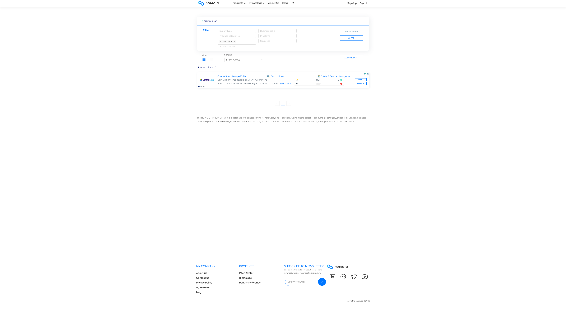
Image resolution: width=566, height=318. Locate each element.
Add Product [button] (351, 58)
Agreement (203, 287)
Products (237, 3)
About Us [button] (273, 3)
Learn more (286, 83)
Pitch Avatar (246, 273)
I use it (360, 83)
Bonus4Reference (250, 282)
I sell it (360, 79)
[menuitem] (217, 280)
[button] (344, 76)
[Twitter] (354, 276)
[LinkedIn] (332, 276)
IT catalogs (255, 3)
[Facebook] (343, 276)
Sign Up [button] (352, 3)
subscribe (322, 282)
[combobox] (237, 31)
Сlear (351, 38)
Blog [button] (285, 3)
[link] (293, 3)
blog (198, 292)
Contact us (202, 277)
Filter (206, 30)
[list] (204, 59)
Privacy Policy (204, 282)
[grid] (211, 59)
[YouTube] (365, 276)
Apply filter (351, 31)
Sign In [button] (364, 3)
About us (201, 273)
